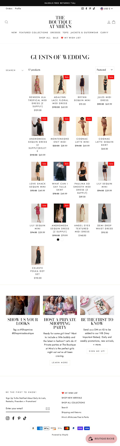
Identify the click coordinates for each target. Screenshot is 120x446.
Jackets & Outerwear (84, 32)
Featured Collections (33, 32)
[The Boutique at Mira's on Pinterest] (19, 418)
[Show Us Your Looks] (23, 305)
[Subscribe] (48, 408)
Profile (18, 8)
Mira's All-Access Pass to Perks (75, 417)
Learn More (60, 362)
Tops (65, 32)
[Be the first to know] (97, 305)
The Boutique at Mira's (60, 22)
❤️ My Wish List (71, 37)
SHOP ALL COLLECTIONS (73, 402)
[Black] (58, 239)
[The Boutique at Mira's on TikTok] (24, 418)
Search (11, 70)
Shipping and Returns (71, 412)
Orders (9, 8)
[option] (60, 3)
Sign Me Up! (97, 351)
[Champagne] (62, 239)
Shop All (45, 37)
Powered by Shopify (60, 434)
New (14, 32)
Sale (56, 37)
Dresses (55, 32)
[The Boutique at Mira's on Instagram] (7, 418)
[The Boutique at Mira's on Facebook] (13, 418)
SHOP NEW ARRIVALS (72, 397)
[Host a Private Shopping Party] (60, 305)
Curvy (104, 32)
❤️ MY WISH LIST (70, 392)
